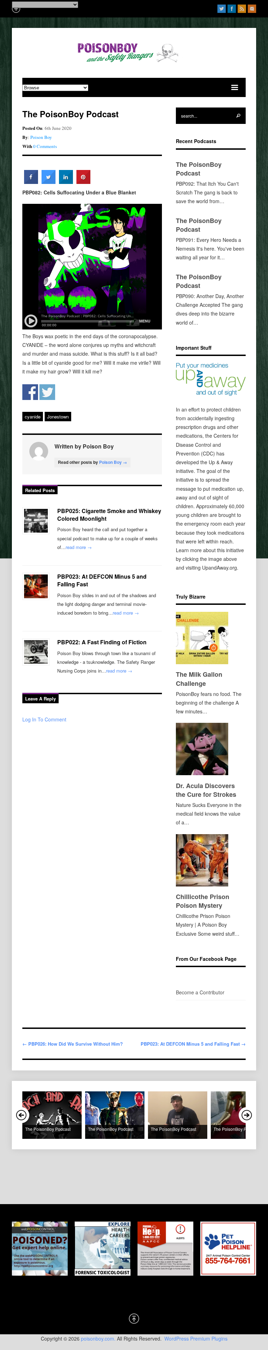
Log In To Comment (44, 719)
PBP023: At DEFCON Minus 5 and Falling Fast (102, 580)
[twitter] (221, 9)
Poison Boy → (113, 462)
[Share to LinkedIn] (66, 181)
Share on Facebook (30, 392)
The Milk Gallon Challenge (199, 679)
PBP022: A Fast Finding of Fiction (102, 642)
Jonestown (58, 416)
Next (247, 1115)
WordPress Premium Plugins (196, 1338)
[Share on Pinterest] (83, 181)
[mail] (252, 9)
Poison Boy (41, 137)
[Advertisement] (139, 1175)
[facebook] (232, 9)
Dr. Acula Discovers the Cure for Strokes (206, 790)
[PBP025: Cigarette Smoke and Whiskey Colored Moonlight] (36, 520)
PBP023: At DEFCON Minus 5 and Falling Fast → (193, 1043)
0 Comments (45, 146)
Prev (21, 1115)
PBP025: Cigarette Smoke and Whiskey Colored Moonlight (109, 514)
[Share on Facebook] (31, 181)
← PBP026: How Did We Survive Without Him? (72, 1043)
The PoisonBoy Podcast (199, 169)
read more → (79, 547)
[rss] (242, 9)
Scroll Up (134, 1318)
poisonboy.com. (98, 1338)
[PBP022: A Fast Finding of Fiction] (36, 652)
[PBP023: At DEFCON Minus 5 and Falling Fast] (36, 586)
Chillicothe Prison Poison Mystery (202, 901)
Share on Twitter (47, 392)
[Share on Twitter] (48, 181)
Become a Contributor (200, 992)
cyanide (32, 416)
